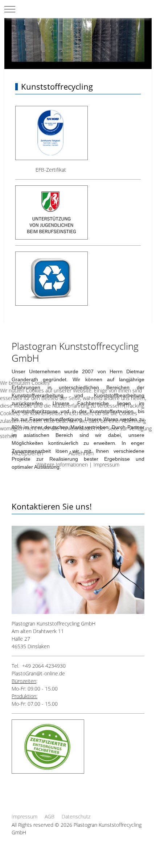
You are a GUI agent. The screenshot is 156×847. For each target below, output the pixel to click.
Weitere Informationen (62, 464)
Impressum (106, 464)
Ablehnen (81, 453)
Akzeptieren (27, 453)
